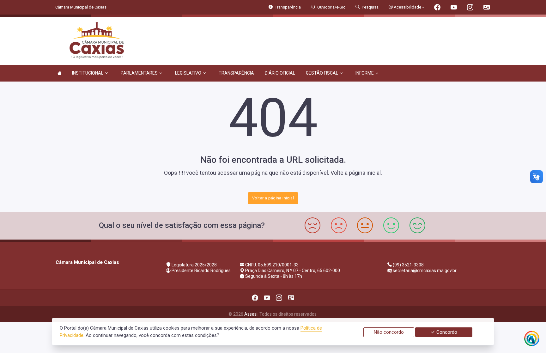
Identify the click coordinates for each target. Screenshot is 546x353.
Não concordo (389, 332)
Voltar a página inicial (273, 198)
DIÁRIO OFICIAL (280, 73)
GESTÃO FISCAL (322, 73)
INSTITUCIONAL (87, 73)
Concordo (446, 332)
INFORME (364, 73)
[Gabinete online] (486, 8)
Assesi (251, 314)
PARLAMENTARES (139, 73)
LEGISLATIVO (188, 73)
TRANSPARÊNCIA (236, 73)
